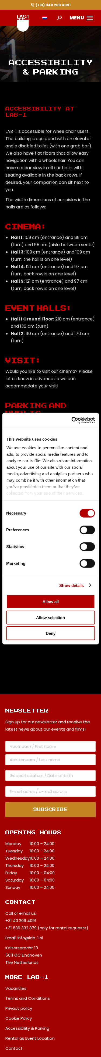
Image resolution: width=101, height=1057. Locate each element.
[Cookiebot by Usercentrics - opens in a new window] (72, 420)
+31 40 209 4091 (20, 920)
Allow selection (50, 617)
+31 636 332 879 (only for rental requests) (46, 928)
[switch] (87, 530)
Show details (71, 585)
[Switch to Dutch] (45, 18)
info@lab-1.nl (30, 938)
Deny (50, 633)
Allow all (51, 601)
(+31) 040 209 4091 (53, 5)
